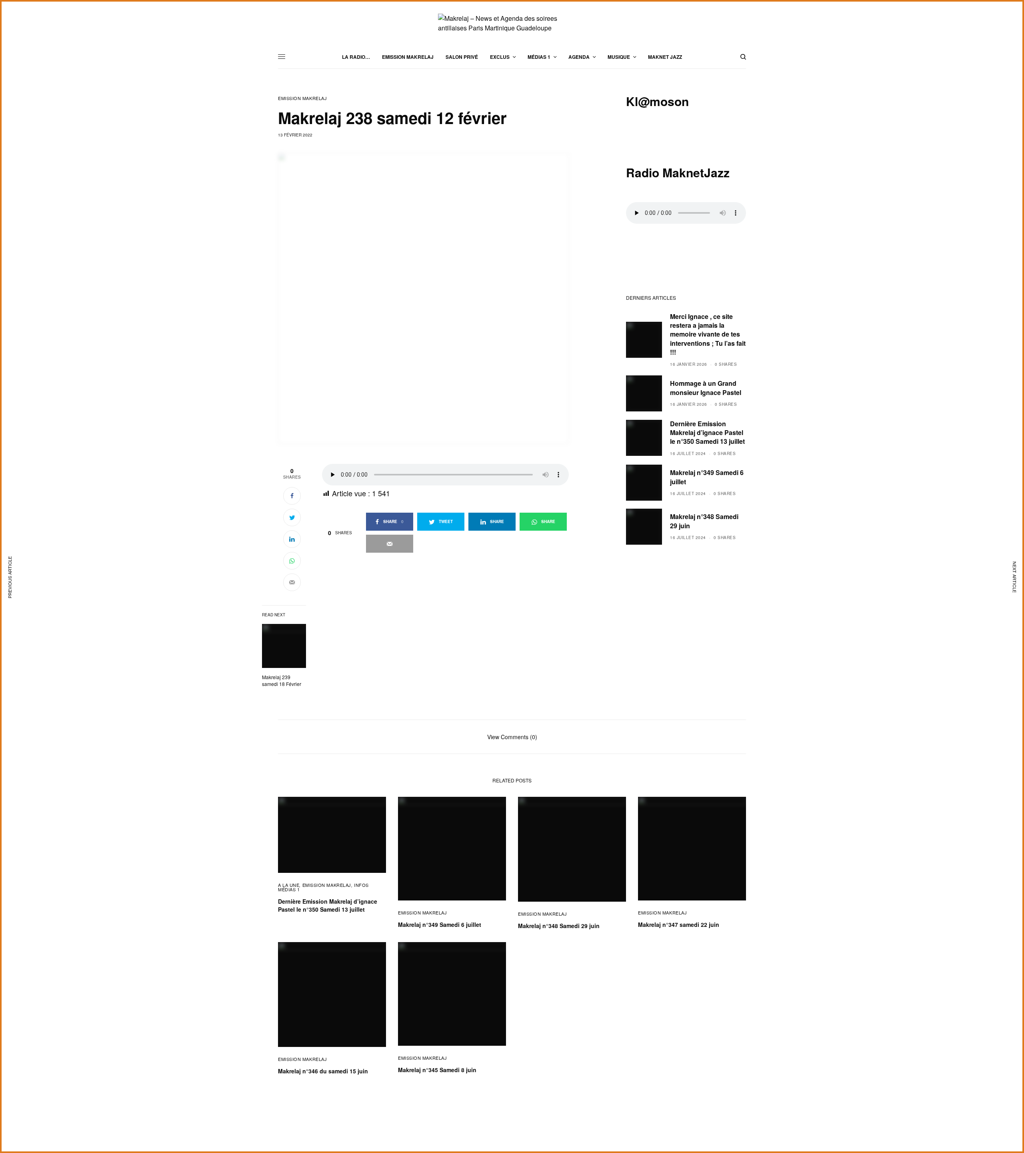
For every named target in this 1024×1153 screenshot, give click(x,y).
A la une (288, 885)
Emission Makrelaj (302, 98)
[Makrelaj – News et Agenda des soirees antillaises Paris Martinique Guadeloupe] (512, 23)
